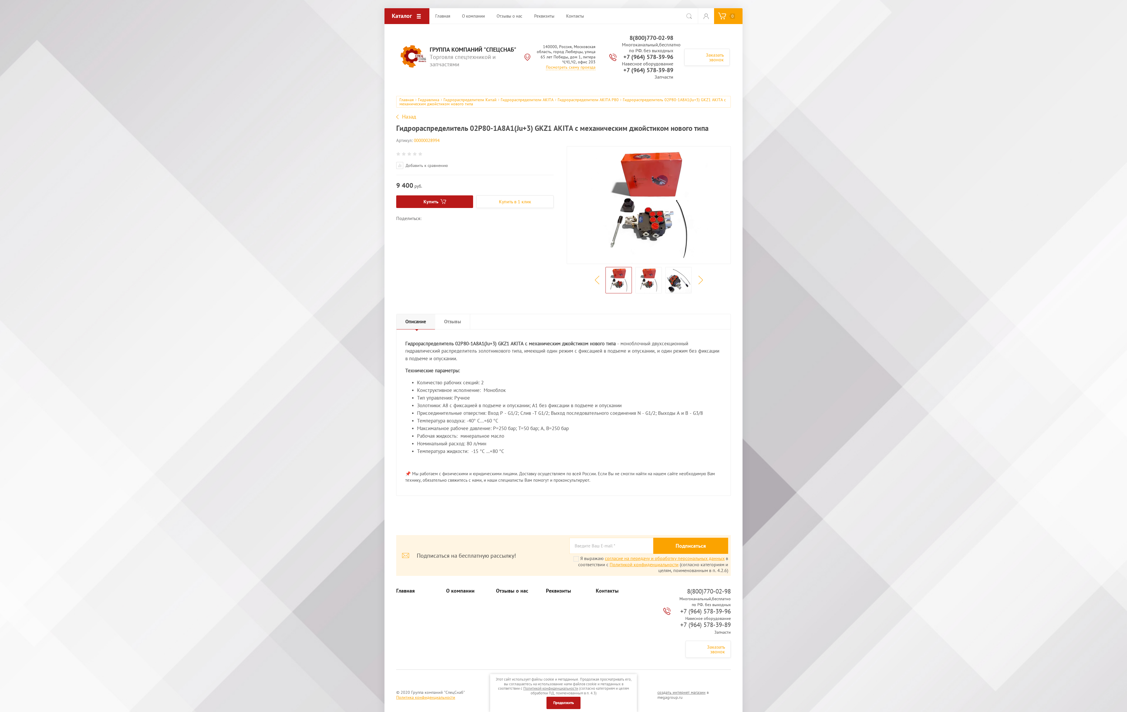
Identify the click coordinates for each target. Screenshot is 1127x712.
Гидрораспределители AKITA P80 (588, 100)
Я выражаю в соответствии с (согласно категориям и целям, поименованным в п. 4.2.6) (653, 564)
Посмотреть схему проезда (570, 67)
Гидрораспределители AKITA (527, 100)
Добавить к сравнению (426, 165)
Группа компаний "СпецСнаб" (473, 49)
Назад (409, 117)
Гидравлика (428, 100)
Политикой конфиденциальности (644, 564)
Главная (406, 100)
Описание (415, 321)
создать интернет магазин (681, 692)
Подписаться (691, 545)
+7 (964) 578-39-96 (648, 57)
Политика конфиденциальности (425, 697)
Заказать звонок (715, 57)
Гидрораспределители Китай (470, 100)
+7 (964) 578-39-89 (648, 70)
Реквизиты (558, 591)
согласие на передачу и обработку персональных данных (665, 558)
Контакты (607, 591)
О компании (460, 591)
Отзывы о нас (512, 591)
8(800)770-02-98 (651, 38)
